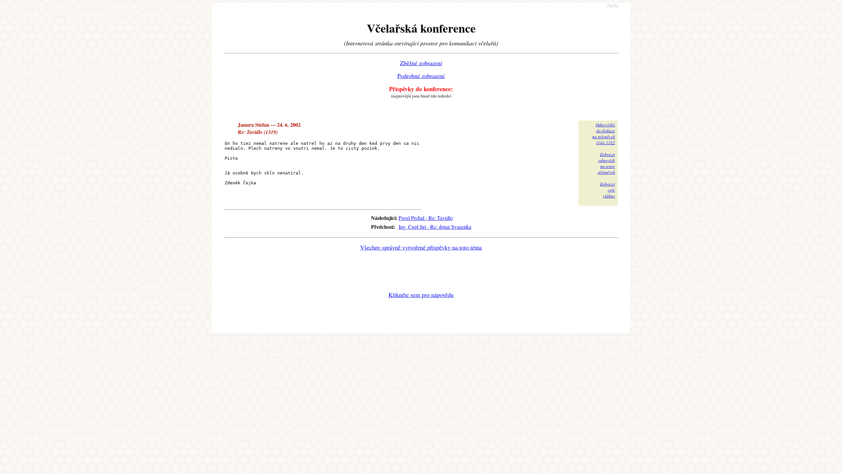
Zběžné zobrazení (421, 63)
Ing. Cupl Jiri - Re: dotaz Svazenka (435, 226)
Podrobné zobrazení (421, 76)
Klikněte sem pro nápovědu (421, 295)
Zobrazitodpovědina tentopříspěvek (606, 163)
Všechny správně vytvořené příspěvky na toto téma (421, 247)
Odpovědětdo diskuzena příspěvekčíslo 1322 (603, 133)
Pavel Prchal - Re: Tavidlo (426, 217)
